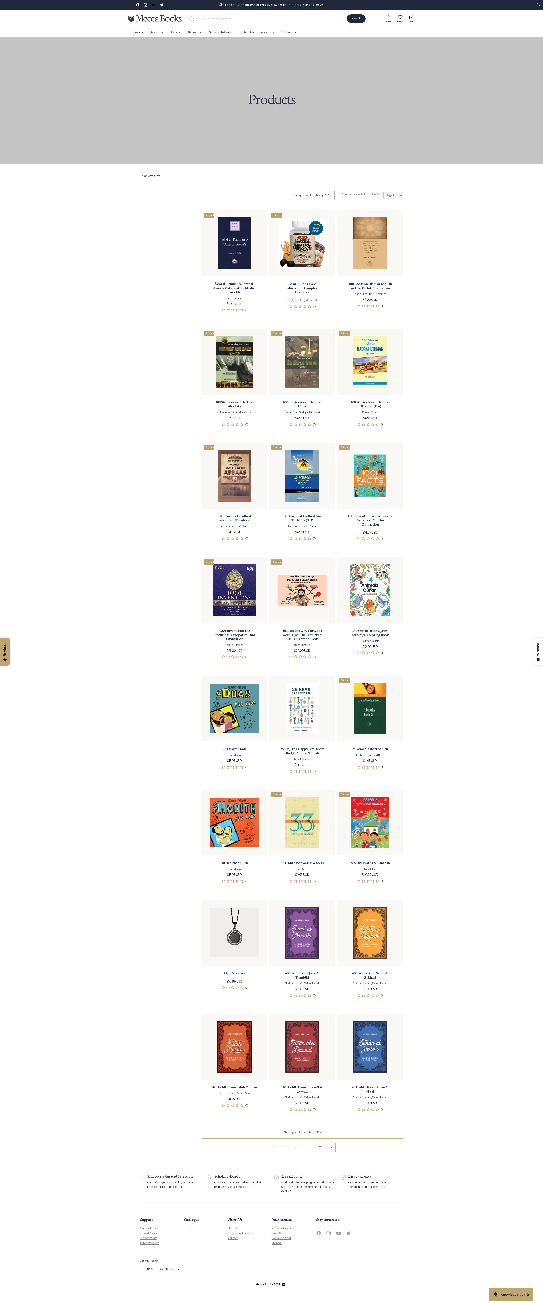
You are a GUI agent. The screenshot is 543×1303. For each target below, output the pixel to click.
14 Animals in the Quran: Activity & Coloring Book (370, 633)
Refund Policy (148, 1233)
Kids (174, 32)
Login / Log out (281, 1238)
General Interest (220, 32)
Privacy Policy (148, 1238)
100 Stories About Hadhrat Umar (302, 404)
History (232, 1228)
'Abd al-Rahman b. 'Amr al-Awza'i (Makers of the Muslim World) (234, 288)
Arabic (155, 32)
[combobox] (271, 19)
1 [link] (273, 1147)
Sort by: (297, 195)
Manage (277, 1243)
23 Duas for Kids (234, 749)
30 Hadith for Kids (234, 863)
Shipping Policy (149, 1243)
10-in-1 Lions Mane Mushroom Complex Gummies (302, 288)
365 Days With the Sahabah (370, 863)
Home (143, 176)
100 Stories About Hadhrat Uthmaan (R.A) (370, 404)
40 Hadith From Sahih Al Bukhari (370, 975)
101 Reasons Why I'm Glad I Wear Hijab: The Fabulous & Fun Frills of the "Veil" (302, 635)
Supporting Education (241, 1233)
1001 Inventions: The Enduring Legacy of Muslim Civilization (234, 635)
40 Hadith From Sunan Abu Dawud (302, 1089)
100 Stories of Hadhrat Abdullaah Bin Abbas (234, 519)
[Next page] (331, 1147)
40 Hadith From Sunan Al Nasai (369, 1089)
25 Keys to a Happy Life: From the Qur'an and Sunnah (302, 751)
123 (319, 1147)
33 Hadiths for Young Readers (302, 863)
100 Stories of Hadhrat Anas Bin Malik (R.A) (302, 519)
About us (267, 32)
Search (356, 18)
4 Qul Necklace (234, 973)
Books (136, 32)
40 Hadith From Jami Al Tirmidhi (302, 975)
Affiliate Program (282, 1228)
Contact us (288, 32)
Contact (233, 1238)
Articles (248, 32)
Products (154, 176)
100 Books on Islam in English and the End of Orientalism (370, 286)
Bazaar (193, 32)
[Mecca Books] (155, 18)
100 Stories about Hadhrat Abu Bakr (234, 404)
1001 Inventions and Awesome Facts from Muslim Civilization (370, 521)
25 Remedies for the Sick (370, 749)
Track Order (279, 1233)
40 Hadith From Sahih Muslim (234, 1087)
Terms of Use (148, 1228)
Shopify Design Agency (284, 1284)
